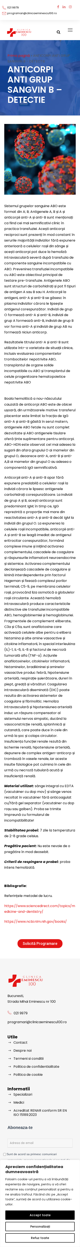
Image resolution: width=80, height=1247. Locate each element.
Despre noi (22, 1050)
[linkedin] (64, 6)
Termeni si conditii (28, 1058)
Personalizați (40, 1226)
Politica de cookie (28, 1074)
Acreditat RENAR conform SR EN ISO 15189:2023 (40, 1112)
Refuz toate (40, 1238)
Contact (20, 1042)
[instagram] (70, 6)
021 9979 (13, 7)
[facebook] (58, 6)
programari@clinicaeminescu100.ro (32, 13)
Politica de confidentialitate (36, 1066)
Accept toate (40, 1215)
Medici (18, 1102)
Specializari (22, 1094)
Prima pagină (18, 55)
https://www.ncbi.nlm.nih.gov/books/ (35, 921)
